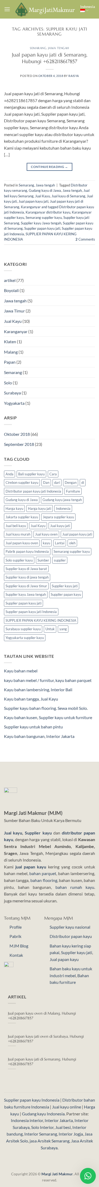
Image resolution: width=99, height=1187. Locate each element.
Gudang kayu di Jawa (45, 190)
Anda (9, 474)
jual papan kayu (30, 866)
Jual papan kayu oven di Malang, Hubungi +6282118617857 (42, 1015)
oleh (72, 543)
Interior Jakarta (60, 736)
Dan (46, 482)
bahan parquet (42, 873)
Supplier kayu (39, 832)
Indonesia (87, 7)
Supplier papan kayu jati (42, 228)
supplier (60, 560)
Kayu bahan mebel (20, 670)
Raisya (73, 75)
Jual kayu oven (46, 534)
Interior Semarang (40, 1133)
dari (57, 482)
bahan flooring (43, 880)
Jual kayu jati (60, 526)
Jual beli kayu (16, 526)
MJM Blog (19, 945)
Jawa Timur (14, 310)
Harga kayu (14, 508)
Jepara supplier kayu (58, 517)
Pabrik (15, 936)
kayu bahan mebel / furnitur (29, 680)
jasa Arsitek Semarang (49, 1140)
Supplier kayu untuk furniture (65, 717)
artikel (10, 280)
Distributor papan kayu (71, 936)
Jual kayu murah (18, 534)
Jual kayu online (66, 1106)
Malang (11, 351)
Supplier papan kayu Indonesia (31, 1099)
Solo (8, 382)
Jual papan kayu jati (33, 201)
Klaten (10, 341)
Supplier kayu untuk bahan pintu (33, 726)
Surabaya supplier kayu (23, 629)
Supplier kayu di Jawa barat (26, 569)
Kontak (16, 955)
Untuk (50, 629)
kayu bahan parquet (73, 680)
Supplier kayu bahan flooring (30, 708)
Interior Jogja (71, 1133)
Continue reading (49, 167)
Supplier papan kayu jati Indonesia (31, 612)
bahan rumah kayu (75, 887)
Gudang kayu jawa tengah (62, 500)
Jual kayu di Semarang (68, 196)
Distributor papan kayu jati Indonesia (33, 491)
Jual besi (63, 1127)
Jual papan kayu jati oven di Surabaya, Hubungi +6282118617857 (46, 1038)
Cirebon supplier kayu (22, 482)
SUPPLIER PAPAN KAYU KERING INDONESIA (41, 620)
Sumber (43, 560)
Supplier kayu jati (65, 586)
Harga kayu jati (39, 508)
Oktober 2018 (17, 434)
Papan (10, 361)
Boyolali (11, 290)
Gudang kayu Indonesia (43, 1113)
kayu (46, 543)
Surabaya (12, 392)
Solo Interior (42, 1127)
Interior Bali (61, 689)
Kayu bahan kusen (20, 717)
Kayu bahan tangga (21, 698)
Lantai (59, 543)
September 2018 (19, 444)
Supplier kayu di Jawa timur (26, 586)
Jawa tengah (58, 48)
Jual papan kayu (64, 959)
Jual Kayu (42, 196)
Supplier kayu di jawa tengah (27, 577)
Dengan (71, 482)
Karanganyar (15, 331)
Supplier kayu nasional (70, 926)
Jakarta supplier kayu (22, 517)
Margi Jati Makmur (57, 1174)
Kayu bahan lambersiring (26, 689)
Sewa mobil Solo (72, 708)
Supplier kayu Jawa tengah (41, 223)
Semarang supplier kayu (44, 217)
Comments (85, 239)
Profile (16, 926)
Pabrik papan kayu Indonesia (27, 551)
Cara (53, 474)
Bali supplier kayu (31, 474)
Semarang (38, 48)
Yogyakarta (14, 403)
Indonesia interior (27, 1120)
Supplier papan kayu (66, 594)
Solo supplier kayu (19, 560)
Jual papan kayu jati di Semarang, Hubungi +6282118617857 (49, 57)
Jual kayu (13, 832)
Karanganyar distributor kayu (48, 212)
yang (63, 629)
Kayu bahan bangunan (24, 736)
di (82, 482)
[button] (7, 9)
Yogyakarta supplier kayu (25, 638)
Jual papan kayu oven (22, 543)
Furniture (73, 491)
